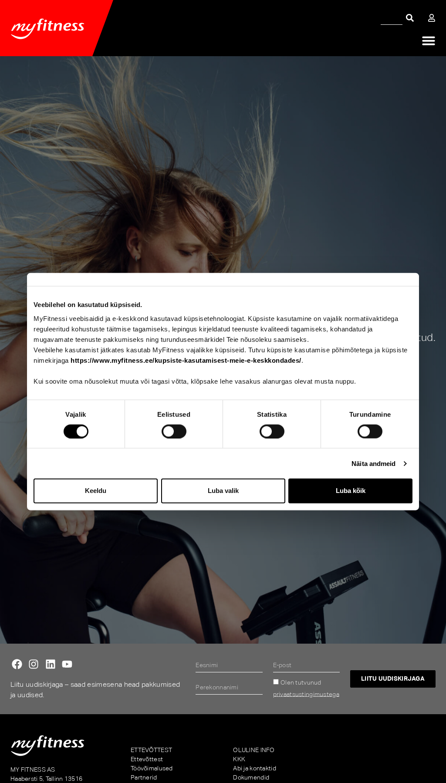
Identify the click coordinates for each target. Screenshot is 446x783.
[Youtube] (67, 664)
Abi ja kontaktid (254, 768)
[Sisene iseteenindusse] (432, 18)
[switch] (174, 431)
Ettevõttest (147, 759)
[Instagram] (33, 664)
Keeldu (95, 490)
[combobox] (391, 17)
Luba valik (223, 490)
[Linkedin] (50, 664)
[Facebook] (17, 664)
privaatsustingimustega (306, 693)
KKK (239, 759)
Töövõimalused (152, 768)
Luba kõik (350, 490)
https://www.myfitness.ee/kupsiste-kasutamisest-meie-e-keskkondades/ (186, 360)
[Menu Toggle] (429, 40)
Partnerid (144, 777)
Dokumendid (251, 777)
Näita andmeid (373, 463)
